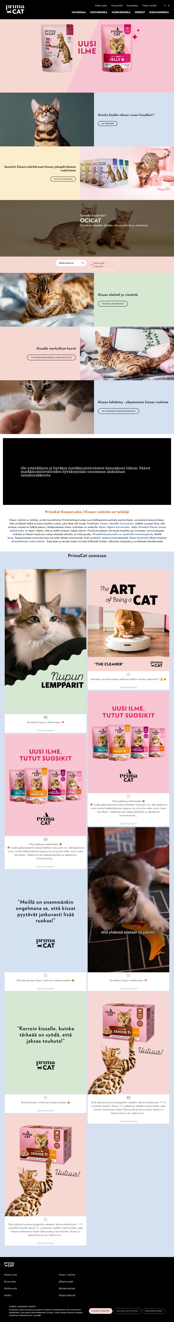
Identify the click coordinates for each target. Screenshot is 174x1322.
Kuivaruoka (98, 12)
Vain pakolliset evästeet (127, 1311)
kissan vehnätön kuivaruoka (117, 523)
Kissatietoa (132, 5)
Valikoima (79, 12)
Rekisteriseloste (67, 1288)
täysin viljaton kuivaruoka (114, 527)
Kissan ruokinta (67, 1275)
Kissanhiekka (159, 12)
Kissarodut (117, 5)
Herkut (140, 12)
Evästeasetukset (154, 1311)
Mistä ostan (101, 5)
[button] (45, 651)
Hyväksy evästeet (101, 1311)
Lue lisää (37, 1315)
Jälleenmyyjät (66, 1281)
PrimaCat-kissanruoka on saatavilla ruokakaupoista (122, 534)
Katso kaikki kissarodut (99, 264)
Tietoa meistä (149, 5)
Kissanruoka (10, 1275)
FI (165, 6)
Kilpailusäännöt (67, 1295)
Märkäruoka (121, 12)
